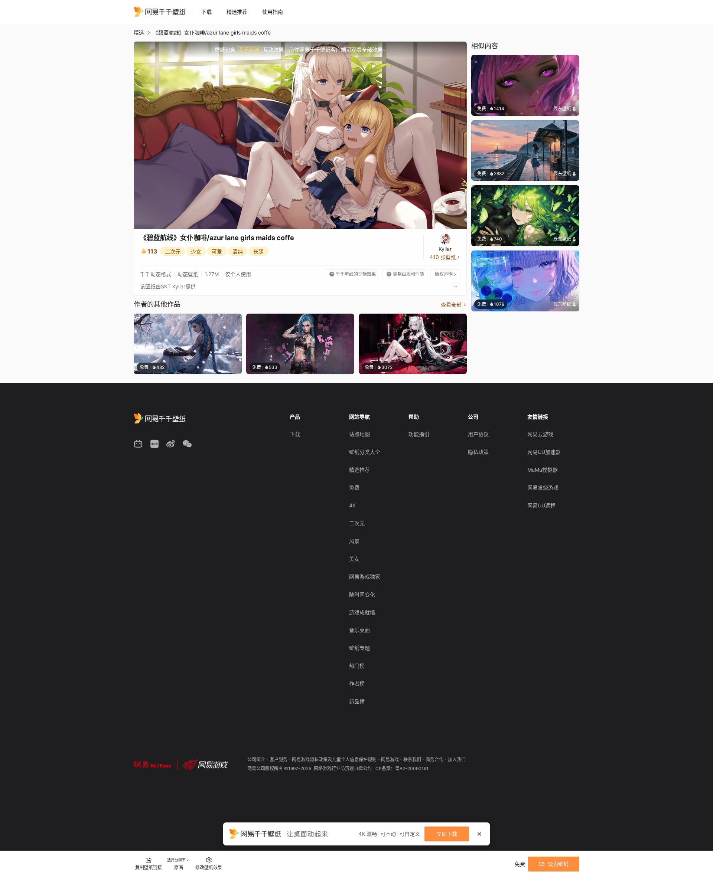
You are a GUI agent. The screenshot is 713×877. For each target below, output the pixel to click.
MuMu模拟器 (542, 470)
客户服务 (279, 759)
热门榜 (357, 665)
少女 (196, 251)
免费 (354, 487)
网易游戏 (390, 759)
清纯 (237, 251)
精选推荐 (237, 12)
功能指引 (418, 434)
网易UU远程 (541, 505)
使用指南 (272, 12)
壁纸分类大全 (364, 452)
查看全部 (454, 304)
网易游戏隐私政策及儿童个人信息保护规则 (335, 759)
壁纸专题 (359, 648)
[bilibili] (138, 443)
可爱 (217, 251)
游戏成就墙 (362, 612)
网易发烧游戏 (543, 487)
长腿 (258, 251)
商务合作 (435, 759)
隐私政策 (478, 452)
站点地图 (359, 434)
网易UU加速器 (544, 452)
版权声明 (446, 274)
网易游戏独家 (364, 576)
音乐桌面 (359, 630)
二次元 (172, 251)
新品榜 (357, 701)
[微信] (187, 443)
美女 (354, 559)
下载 (206, 12)
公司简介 (256, 759)
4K (352, 505)
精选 (139, 32)
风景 (354, 541)
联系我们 (412, 759)
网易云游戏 (540, 434)
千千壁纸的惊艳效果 (352, 274)
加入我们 (457, 759)
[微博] (170, 443)
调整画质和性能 (405, 274)
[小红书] (154, 443)
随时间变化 (362, 594)
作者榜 (357, 683)
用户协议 (478, 434)
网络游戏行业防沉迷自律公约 (343, 768)
